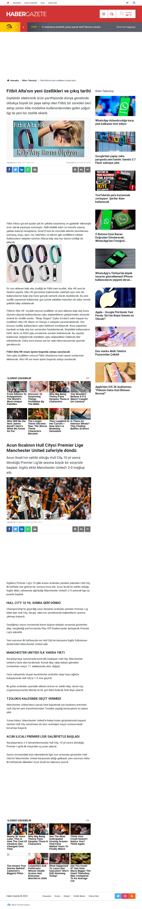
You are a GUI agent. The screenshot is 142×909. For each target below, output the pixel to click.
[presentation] (16, 27)
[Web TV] (127, 2)
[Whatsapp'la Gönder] (28, 169)
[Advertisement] (71, 55)
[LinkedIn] (22, 169)
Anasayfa (47, 896)
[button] (75, 169)
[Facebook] (9, 169)
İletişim (67, 896)
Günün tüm (125, 27)
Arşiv (43, 3)
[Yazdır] (35, 169)
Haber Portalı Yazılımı (20, 905)
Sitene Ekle (52, 3)
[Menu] (103, 14)
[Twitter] (15, 169)
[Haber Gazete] (26, 13)
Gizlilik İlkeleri (79, 896)
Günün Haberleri (30, 3)
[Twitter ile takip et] (118, 896)
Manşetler (17, 3)
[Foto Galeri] (133, 2)
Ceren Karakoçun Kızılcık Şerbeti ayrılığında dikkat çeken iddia (72, 27)
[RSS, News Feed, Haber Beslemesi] (132, 896)
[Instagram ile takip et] (125, 896)
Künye (57, 896)
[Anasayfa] (8, 3)
